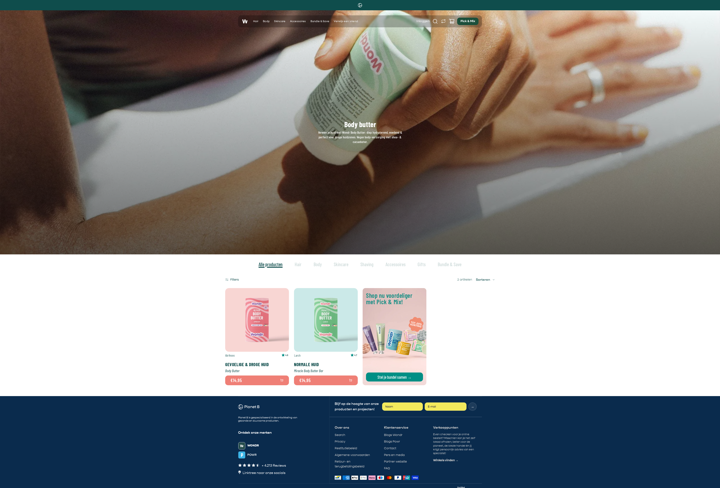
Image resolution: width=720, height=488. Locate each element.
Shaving (367, 264)
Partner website (395, 461)
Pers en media (394, 455)
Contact (390, 448)
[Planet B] (360, 5)
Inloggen (423, 21)
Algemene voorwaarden (352, 455)
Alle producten (271, 264)
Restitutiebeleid (346, 448)
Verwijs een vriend (346, 21)
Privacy (340, 441)
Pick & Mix (467, 21)
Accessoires (298, 21)
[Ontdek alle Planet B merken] (443, 21)
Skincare (279, 21)
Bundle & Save (319, 21)
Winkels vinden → (445, 460)
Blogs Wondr (393, 435)
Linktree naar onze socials (264, 473)
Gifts (422, 264)
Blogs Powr (392, 441)
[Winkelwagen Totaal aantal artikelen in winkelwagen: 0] (451, 21)
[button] (485, 280)
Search (340, 435)
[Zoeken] (435, 21)
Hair (255, 21)
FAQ (387, 468)
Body (266, 21)
